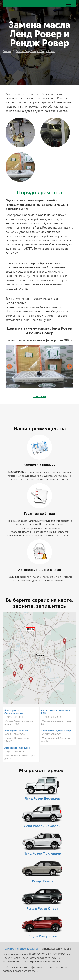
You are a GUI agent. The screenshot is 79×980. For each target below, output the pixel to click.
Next (69, 367)
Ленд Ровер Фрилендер (42, 853)
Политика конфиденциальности (22, 948)
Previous (9, 367)
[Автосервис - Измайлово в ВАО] (64, 641)
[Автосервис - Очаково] (21, 667)
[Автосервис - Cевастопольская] (31, 680)
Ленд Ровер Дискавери (42, 826)
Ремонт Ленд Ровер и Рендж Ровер (35, 51)
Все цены (39, 396)
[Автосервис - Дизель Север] (30, 629)
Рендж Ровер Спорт (42, 909)
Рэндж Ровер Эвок (42, 936)
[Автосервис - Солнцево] (14, 674)
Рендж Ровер (42, 881)
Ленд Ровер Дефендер (42, 798)
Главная (7, 51)
